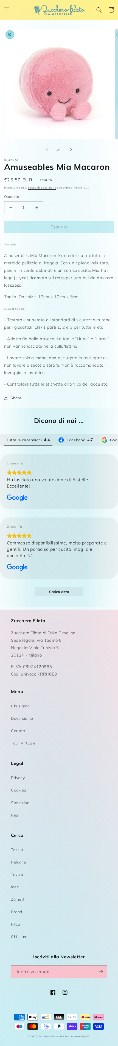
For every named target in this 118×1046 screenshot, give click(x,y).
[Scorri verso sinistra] (47, 149)
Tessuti (17, 849)
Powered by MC (80, 1036)
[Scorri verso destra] (71, 149)
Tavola (17, 874)
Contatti (19, 730)
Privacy (18, 777)
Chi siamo (20, 706)
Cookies (18, 790)
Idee (15, 886)
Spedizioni (20, 802)
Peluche (18, 862)
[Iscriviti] (101, 971)
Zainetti (18, 899)
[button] (7, 10)
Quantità (11, 196)
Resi (15, 815)
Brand (16, 911)
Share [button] (16, 397)
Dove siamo (22, 718)
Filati (15, 924)
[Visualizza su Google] (17, 498)
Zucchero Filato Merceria (54, 1036)
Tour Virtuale (23, 743)
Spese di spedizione (42, 187)
